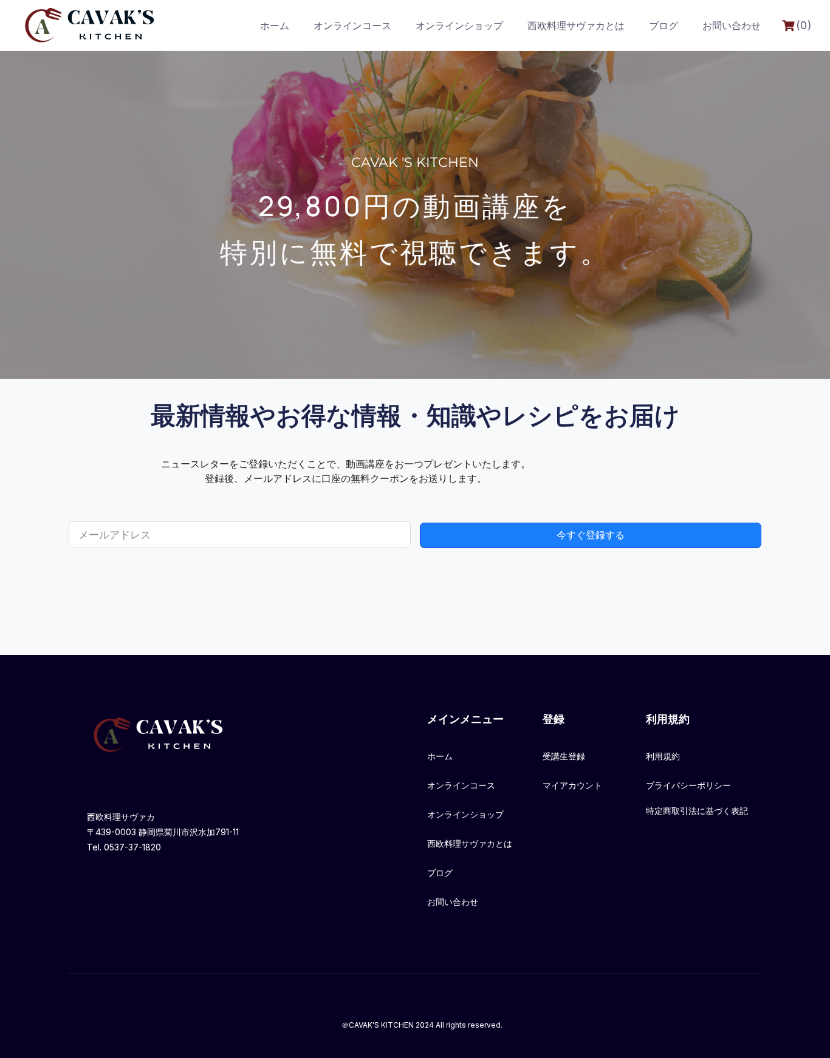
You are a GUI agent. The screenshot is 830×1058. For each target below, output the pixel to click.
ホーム (274, 25)
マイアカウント (572, 785)
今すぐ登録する (591, 535)
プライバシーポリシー (688, 785)
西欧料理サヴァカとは (576, 25)
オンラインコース (352, 25)
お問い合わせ (731, 25)
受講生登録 (564, 756)
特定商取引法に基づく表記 (697, 810)
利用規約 (663, 756)
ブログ (663, 25)
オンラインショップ (459, 25)
